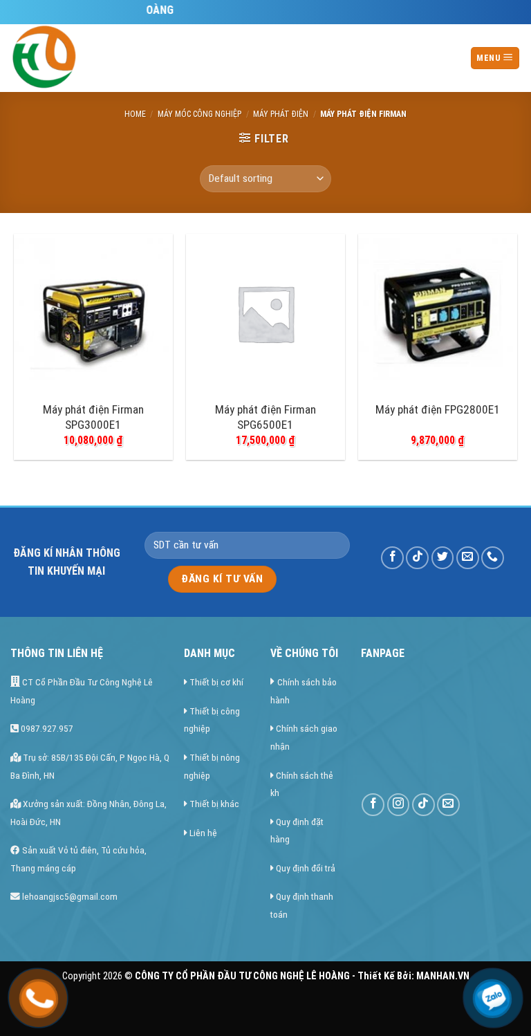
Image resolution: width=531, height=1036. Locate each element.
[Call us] (492, 557)
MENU (489, 58)
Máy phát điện (280, 114)
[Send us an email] (467, 557)
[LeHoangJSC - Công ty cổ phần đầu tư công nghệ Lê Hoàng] (96, 58)
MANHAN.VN (442, 976)
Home (135, 114)
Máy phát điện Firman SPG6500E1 (265, 417)
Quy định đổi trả (305, 867)
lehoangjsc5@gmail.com (69, 896)
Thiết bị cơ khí (216, 681)
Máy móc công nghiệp (199, 114)
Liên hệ (203, 832)
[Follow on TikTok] (417, 557)
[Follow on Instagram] (398, 804)
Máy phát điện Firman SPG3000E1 (93, 417)
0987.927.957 (46, 728)
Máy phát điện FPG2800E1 (437, 409)
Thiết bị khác (214, 803)
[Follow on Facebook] (392, 557)
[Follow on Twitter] (442, 557)
